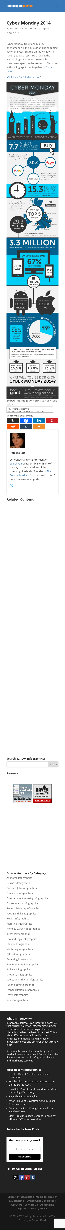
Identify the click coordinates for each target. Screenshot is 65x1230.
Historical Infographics (19, 923)
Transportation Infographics (22, 990)
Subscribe (24, 1156)
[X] (13, 420)
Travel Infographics (17, 995)
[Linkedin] (39, 420)
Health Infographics (17, 918)
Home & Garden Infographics (23, 928)
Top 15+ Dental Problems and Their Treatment (29, 1075)
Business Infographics (18, 883)
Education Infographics (19, 893)
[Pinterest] (52, 420)
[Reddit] (13, 426)
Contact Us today (48, 1054)
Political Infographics (18, 969)
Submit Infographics (20, 1197)
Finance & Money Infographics (23, 908)
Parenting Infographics (19, 959)
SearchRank (16, 463)
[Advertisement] (32, 624)
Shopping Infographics (19, 974)
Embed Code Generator (40, 1200)
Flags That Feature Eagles (23, 1096)
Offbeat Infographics (18, 954)
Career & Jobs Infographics (21, 888)
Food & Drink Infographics (21, 913)
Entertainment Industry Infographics (27, 898)
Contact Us (31, 1204)
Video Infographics (17, 1000)
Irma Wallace (16, 28)
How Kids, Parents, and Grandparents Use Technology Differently (33, 1090)
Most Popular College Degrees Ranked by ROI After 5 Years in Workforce (32, 1117)
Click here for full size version (23, 77)
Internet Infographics (18, 934)
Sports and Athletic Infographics (24, 979)
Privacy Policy (38, 1208)
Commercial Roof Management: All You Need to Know (31, 1110)
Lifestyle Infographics (18, 944)
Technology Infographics (20, 984)
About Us (16, 1204)
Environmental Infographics (22, 903)
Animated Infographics (19, 878)
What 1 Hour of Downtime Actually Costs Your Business (32, 1102)
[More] (39, 426)
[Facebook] (26, 420)
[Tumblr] (26, 426)
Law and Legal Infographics (21, 939)
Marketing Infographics (19, 949)
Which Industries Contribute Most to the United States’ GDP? (32, 1083)
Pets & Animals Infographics (22, 964)
